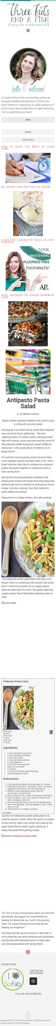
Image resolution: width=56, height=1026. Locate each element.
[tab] (28, 120)
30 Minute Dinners (29, 414)
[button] (28, 30)
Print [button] (51, 733)
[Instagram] (33, 981)
